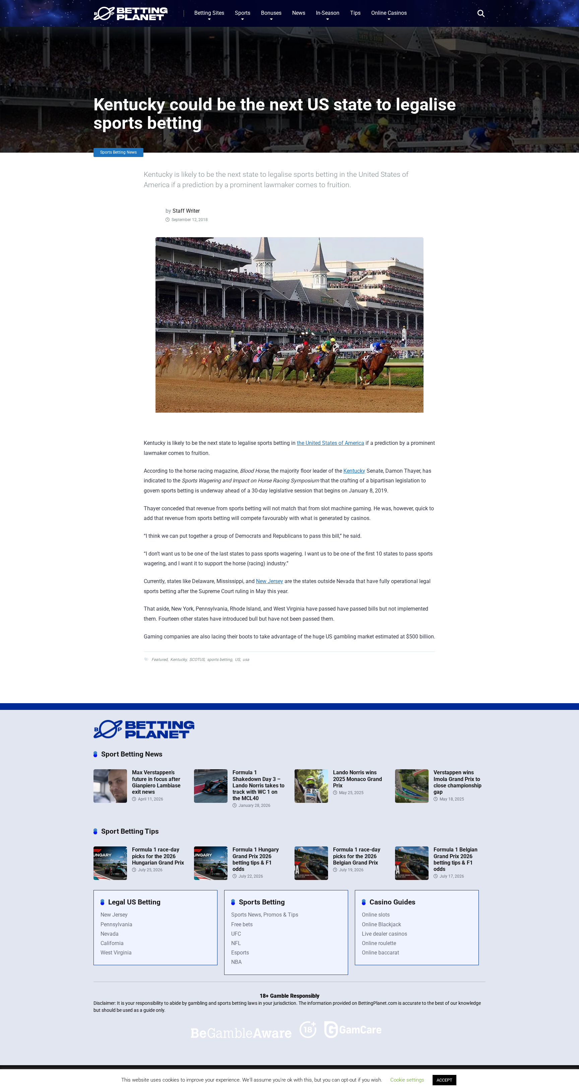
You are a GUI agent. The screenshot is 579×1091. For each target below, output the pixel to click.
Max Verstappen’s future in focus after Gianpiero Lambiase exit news (156, 782)
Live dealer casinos (384, 934)
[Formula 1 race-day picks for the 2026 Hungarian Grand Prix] (110, 878)
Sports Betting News (118, 152)
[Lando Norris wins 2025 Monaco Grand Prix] (311, 801)
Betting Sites (209, 13)
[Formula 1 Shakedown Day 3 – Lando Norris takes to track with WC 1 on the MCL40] (211, 801)
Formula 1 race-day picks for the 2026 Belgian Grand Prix (356, 856)
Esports (240, 952)
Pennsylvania (116, 924)
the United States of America (330, 443)
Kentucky (354, 471)
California (112, 943)
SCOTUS (196, 659)
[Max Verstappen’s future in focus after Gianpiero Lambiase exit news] (110, 801)
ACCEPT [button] (444, 1080)
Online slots (376, 915)
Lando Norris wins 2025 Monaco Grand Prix (357, 778)
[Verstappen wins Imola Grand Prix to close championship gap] (412, 801)
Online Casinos (389, 13)
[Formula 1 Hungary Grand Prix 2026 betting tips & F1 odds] (211, 878)
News (298, 13)
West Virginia (116, 952)
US (237, 659)
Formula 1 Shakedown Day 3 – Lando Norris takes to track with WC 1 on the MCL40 (258, 785)
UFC (236, 934)
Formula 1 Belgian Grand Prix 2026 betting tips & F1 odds (455, 859)
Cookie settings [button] (407, 1080)
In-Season (327, 13)
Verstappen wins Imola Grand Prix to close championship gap (457, 782)
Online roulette (379, 943)
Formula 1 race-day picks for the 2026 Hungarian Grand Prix (158, 856)
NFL (236, 943)
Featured (159, 659)
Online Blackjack (381, 924)
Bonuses (271, 13)
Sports (242, 13)
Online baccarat (380, 952)
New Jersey (269, 581)
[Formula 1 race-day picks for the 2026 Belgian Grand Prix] (311, 878)
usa (246, 659)
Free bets (242, 924)
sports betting (219, 659)
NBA (236, 962)
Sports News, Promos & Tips (264, 915)
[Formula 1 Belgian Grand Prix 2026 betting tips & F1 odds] (412, 878)
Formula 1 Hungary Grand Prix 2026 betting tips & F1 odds (256, 859)
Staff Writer (186, 211)
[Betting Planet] (130, 11)
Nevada (110, 934)
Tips (355, 13)
